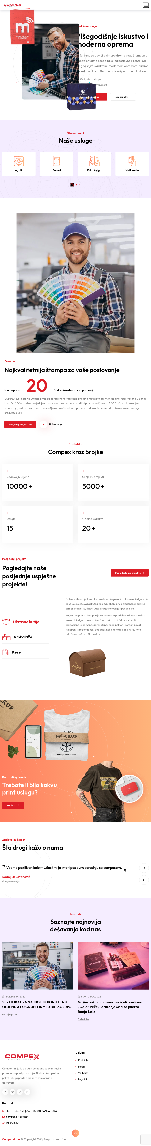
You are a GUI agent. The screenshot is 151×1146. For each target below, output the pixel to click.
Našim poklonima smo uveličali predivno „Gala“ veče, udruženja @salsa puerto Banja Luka (109, 1005)
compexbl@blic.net (17, 1116)
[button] (72, 184)
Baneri (56, 170)
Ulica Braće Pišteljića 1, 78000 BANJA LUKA (31, 1111)
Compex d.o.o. (11, 1139)
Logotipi (19, 170)
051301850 (12, 1122)
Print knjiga (94, 170)
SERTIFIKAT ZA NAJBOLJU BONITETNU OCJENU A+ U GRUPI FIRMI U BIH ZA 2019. (34, 1005)
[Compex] (12, 5)
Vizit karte (132, 170)
